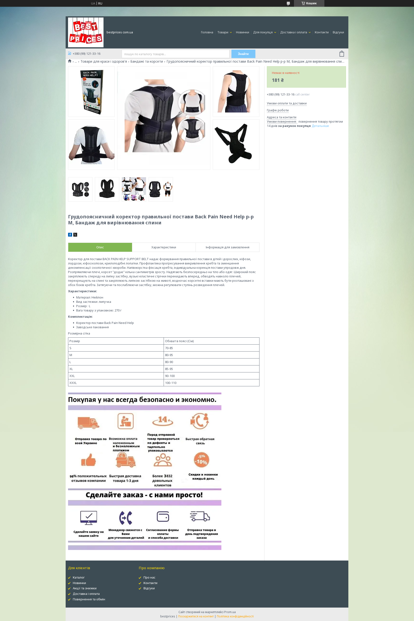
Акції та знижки (85, 588)
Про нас (149, 577)
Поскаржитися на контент (196, 616)
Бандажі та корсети (146, 61)
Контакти (322, 32)
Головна (207, 32)
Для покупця (263, 32)
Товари (223, 32)
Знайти (243, 54)
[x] (75, 235)
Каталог (79, 577)
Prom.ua (230, 612)
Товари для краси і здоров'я (103, 61)
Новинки (242, 32)
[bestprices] (86, 32)
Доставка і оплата (294, 32)
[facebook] (70, 235)
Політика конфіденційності (235, 616)
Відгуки (338, 32)
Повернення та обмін (89, 599)
